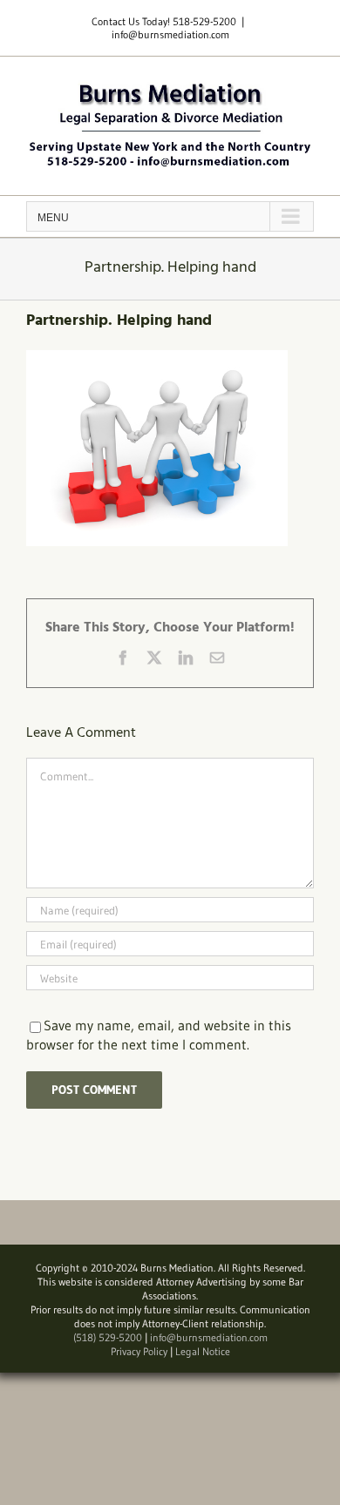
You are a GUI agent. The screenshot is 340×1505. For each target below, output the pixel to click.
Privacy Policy (139, 1351)
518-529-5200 (204, 21)
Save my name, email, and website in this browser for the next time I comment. (158, 1034)
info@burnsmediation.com (170, 34)
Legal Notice (202, 1351)
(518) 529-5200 (107, 1337)
